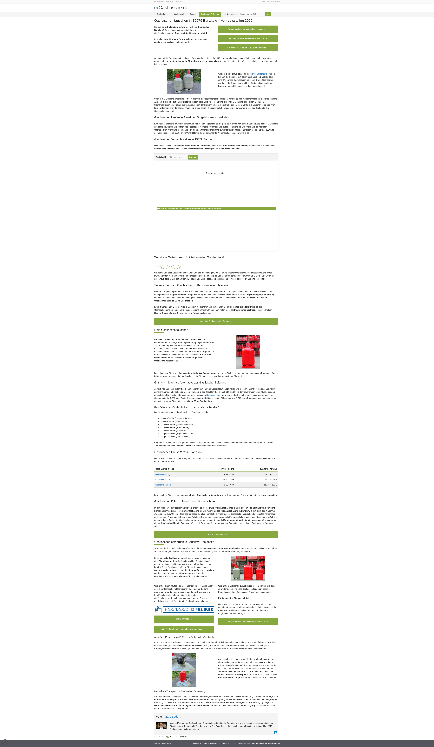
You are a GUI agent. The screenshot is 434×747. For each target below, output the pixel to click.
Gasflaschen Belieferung (210, 14)
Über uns (225, 743)
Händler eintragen (230, 14)
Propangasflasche (260, 74)
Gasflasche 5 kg (162, 474)
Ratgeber (193, 14)
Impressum (197, 743)
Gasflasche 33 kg (163, 485)
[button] (5, 742)
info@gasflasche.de (273, 1)
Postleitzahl (161, 157)
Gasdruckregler (179, 14)
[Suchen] (268, 14)
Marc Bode (171, 716)
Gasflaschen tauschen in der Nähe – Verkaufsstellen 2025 (258, 743)
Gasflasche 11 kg (163, 479)
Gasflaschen (161, 14)
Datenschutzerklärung (212, 743)
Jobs (233, 743)
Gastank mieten (213, 395)
